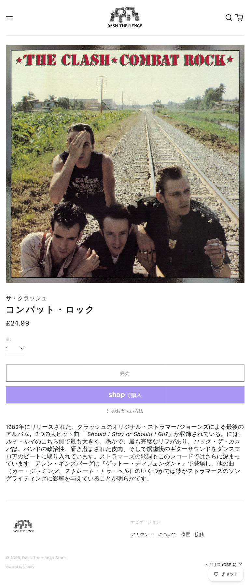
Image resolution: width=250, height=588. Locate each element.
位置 (185, 534)
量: (8, 339)
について (167, 534)
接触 (199, 534)
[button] (229, 18)
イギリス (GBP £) (221, 564)
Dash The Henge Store (44, 558)
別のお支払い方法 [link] (125, 411)
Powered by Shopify (20, 567)
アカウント (142, 534)
